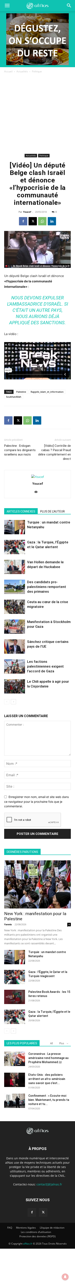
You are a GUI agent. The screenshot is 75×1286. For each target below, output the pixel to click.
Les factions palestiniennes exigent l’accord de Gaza (45, 666)
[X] (33, 221)
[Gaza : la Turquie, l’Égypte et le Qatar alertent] (14, 547)
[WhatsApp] (42, 221)
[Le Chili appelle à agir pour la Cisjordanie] (14, 686)
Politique (37, 71)
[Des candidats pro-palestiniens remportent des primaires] (14, 587)
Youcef (27, 211)
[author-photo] (37, 476)
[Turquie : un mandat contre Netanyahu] (14, 527)
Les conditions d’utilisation (36, 1232)
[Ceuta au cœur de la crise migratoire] (14, 607)
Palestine (21, 391)
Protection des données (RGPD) (37, 1236)
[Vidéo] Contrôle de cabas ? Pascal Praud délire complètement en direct (54, 452)
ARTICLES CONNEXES (21, 511)
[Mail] (37, 492)
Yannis (8, 924)
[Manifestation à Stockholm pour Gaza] (14, 626)
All (51, 1043)
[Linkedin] (52, 221)
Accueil (8, 71)
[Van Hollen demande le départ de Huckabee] (14, 567)
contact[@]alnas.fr (49, 1184)
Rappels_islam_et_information (47, 391)
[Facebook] (23, 221)
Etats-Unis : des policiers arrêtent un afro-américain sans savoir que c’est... (46, 1079)
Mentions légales (26, 1227)
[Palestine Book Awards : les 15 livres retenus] (14, 997)
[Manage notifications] (65, 1277)
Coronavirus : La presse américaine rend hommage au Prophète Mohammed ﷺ (48, 1058)
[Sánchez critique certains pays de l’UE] (14, 646)
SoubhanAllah (13, 396)
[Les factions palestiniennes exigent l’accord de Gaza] (14, 666)
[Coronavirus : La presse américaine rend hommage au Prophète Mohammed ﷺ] (14, 1059)
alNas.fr (27, 1243)
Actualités (22, 71)
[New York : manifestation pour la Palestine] (37, 884)
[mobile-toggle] (7, 5)
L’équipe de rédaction (52, 1227)
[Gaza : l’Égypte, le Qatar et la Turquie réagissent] (14, 977)
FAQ (9, 1227)
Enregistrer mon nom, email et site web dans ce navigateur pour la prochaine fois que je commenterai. (36, 801)
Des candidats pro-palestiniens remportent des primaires (46, 587)
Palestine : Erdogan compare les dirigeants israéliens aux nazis (20, 450)
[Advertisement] (37, 113)
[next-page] (13, 701)
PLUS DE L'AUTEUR (52, 511)
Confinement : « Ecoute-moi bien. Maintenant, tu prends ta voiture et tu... (48, 1100)
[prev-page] (6, 701)
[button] (69, 5)
